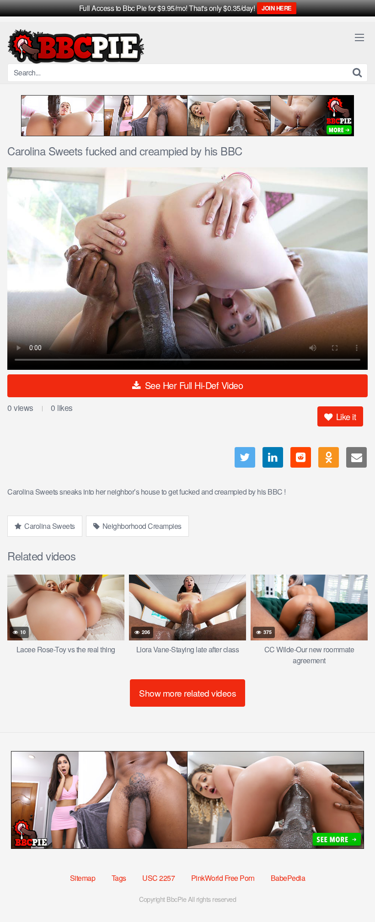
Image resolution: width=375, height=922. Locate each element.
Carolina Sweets (49, 526)
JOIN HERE (277, 8)
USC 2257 (158, 878)
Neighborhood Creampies (141, 526)
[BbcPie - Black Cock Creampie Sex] (76, 46)
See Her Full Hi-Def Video (192, 385)
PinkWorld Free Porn (223, 878)
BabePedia (288, 878)
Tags (119, 878)
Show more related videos (187, 693)
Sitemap (83, 878)
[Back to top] (350, 893)
